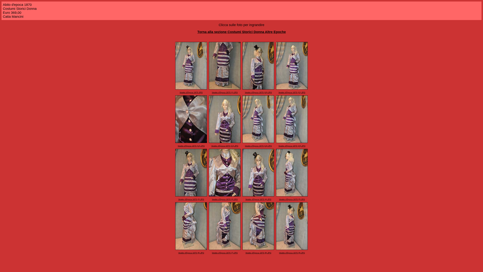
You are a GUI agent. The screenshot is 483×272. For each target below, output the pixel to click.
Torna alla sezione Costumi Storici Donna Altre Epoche (241, 32)
